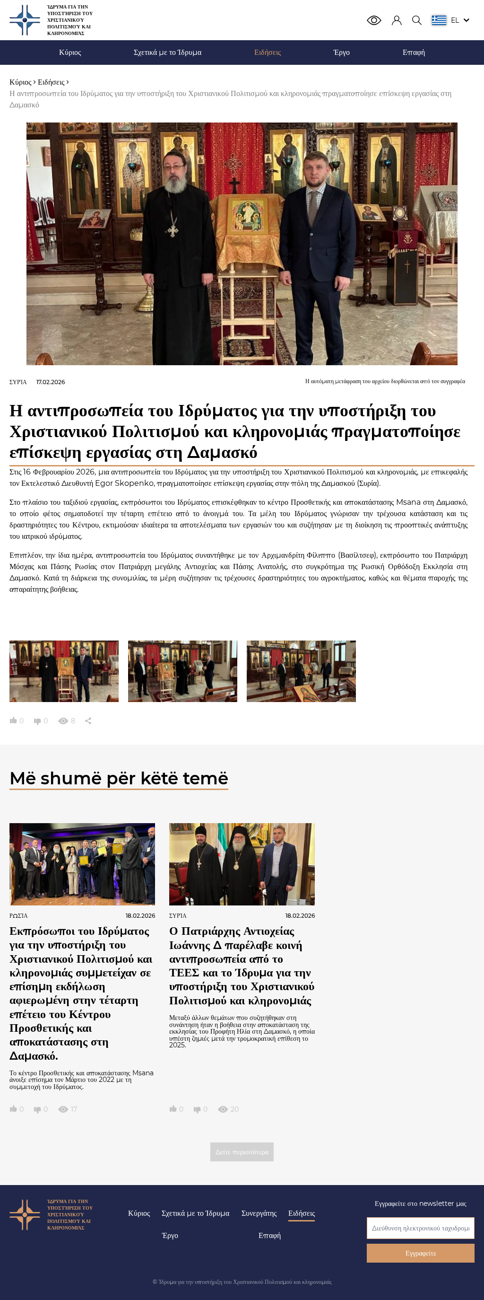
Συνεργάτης (259, 1213)
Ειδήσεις (301, 1213)
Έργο (170, 1235)
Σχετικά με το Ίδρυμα (195, 1213)
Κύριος (139, 1213)
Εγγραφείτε (421, 1253)
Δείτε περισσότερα (242, 1152)
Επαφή (270, 1235)
